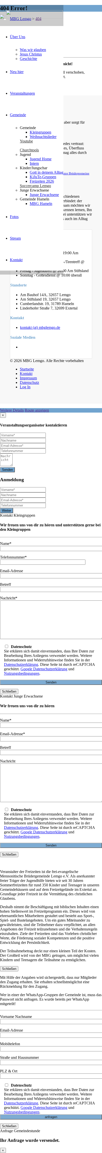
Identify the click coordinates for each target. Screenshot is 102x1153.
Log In (25, 387)
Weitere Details (12, 410)
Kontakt (16, 260)
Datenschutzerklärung (21, 664)
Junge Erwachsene (44, 195)
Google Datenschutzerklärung (44, 669)
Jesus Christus (31, 54)
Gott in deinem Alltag (46, 172)
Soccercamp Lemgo (35, 186)
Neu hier (17, 72)
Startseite (27, 369)
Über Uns (17, 37)
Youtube (26, 141)
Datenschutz (29, 382)
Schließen (9, 691)
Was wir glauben (33, 50)
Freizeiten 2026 (42, 181)
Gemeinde (18, 115)
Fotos (14, 217)
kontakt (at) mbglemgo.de (40, 327)
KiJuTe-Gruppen (43, 177)
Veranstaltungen (22, 93)
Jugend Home (40, 159)
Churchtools (29, 150)
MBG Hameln (41, 203)
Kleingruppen (40, 132)
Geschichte (28, 58)
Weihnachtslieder (43, 137)
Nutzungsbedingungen (21, 673)
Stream (15, 238)
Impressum (28, 378)
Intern (34, 163)
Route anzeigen (37, 410)
